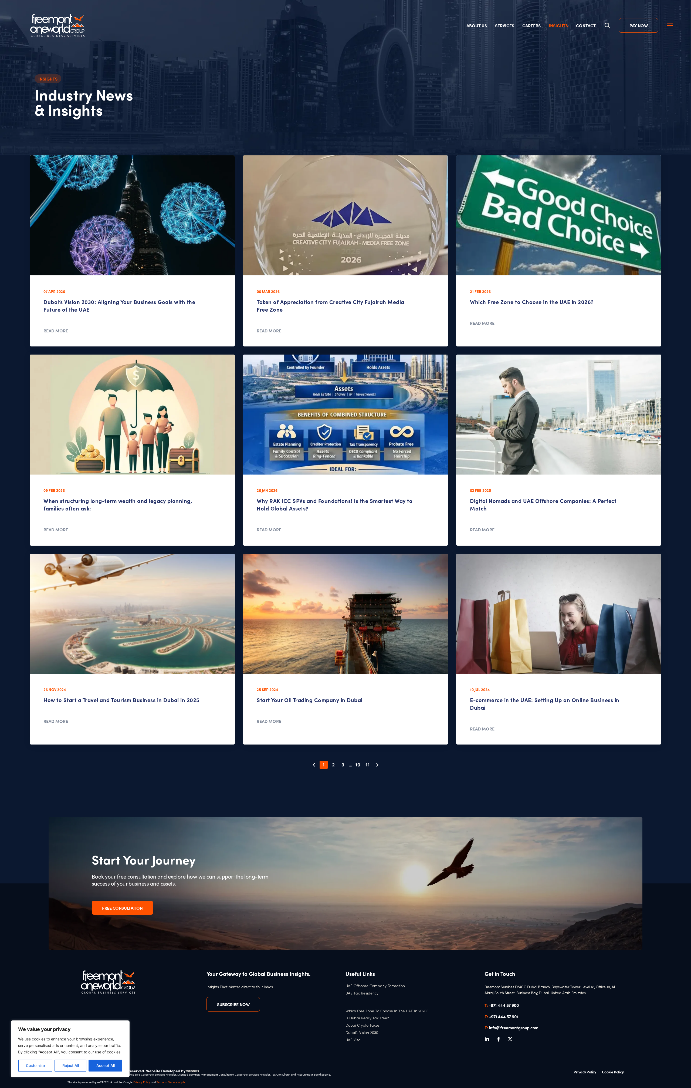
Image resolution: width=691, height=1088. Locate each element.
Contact (586, 25)
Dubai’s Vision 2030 (362, 1032)
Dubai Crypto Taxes (363, 1025)
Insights (558, 25)
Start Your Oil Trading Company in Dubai (310, 699)
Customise (35, 1065)
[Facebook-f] (498, 1039)
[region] (70, 1048)
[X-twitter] (510, 1039)
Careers (531, 25)
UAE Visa (353, 1040)
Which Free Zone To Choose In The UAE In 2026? (387, 1011)
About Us (476, 25)
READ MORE (55, 330)
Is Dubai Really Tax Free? (367, 1018)
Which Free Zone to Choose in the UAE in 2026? (532, 301)
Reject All (70, 1065)
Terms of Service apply (171, 1082)
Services (504, 25)
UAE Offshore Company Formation (375, 986)
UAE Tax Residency (362, 993)
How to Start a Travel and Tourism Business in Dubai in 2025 (121, 699)
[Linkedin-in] (487, 1039)
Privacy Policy (141, 1082)
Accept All (105, 1065)
